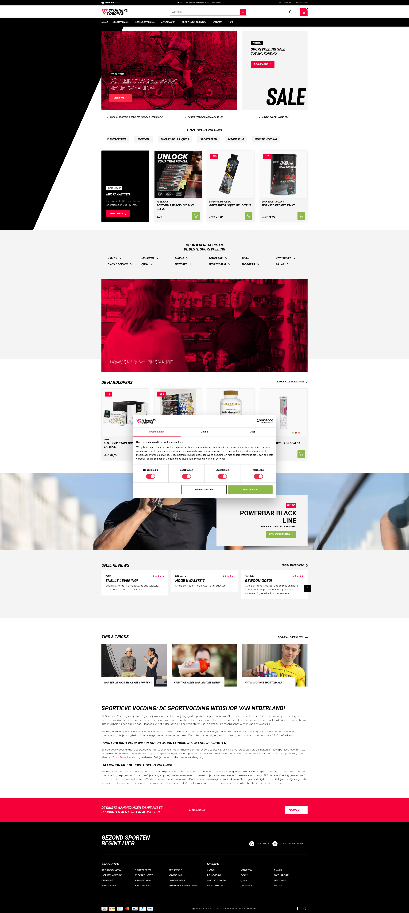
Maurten (147, 258)
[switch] (186, 476)
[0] (304, 11)
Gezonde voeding (144, 22)
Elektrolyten (144, 875)
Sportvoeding (120, 22)
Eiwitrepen (108, 885)
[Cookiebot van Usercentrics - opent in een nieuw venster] (259, 421)
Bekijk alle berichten (290, 637)
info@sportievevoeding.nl (293, 843)
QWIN (144, 264)
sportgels (172, 753)
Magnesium (176, 875)
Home (104, 22)
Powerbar (215, 258)
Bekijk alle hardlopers (290, 381)
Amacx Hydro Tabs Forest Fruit (281, 444)
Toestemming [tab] (156, 431)
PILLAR (280, 264)
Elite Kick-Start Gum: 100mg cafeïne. (124, 444)
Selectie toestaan (203, 489)
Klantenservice (301, 2)
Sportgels (175, 870)
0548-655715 (262, 843)
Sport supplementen (194, 22)
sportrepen (159, 753)
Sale (230, 22)
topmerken (289, 753)
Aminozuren (143, 880)
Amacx (112, 258)
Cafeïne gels (177, 880)
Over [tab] (252, 431)
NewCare (181, 264)
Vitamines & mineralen (183, 885)
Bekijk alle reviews (293, 565)
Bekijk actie (261, 64)
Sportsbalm (217, 264)
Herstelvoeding (112, 875)
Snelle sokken (118, 264)
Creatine (107, 880)
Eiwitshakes (143, 885)
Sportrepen (143, 870)
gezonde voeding (141, 753)
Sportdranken (111, 870)
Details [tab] (204, 431)
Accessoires (168, 22)
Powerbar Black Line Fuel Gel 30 (175, 207)
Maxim (179, 258)
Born (245, 258)
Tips (279, 2)
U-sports (248, 264)
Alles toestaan (250, 489)
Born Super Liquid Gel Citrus (230, 205)
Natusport (283, 258)
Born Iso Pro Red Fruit (278, 205)
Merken (287, 2)
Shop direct (116, 213)
